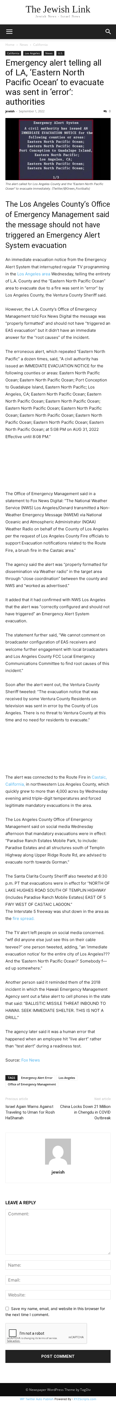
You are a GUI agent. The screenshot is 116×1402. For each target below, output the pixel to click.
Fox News (30, 1060)
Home (10, 44)
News (24, 44)
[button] (9, 31)
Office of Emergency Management (32, 1084)
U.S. (60, 53)
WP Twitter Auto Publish (37, 1399)
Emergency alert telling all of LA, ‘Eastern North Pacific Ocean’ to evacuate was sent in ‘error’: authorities (54, 82)
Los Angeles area (33, 273)
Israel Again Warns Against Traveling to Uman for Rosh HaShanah (30, 1112)
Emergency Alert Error (37, 1078)
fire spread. (24, 918)
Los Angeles (32, 53)
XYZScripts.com (85, 1399)
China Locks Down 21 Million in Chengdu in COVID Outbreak (85, 1112)
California (40, 44)
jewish (10, 111)
